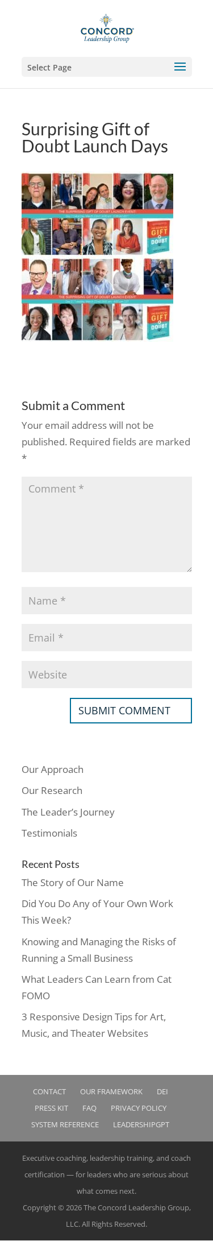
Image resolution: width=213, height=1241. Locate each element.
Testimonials (49, 832)
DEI (162, 1091)
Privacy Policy (138, 1108)
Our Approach (52, 769)
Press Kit (51, 1108)
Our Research (52, 790)
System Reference (65, 1124)
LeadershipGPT (141, 1124)
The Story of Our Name (73, 882)
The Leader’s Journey (68, 811)
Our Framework (111, 1091)
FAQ (89, 1108)
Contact (49, 1091)
